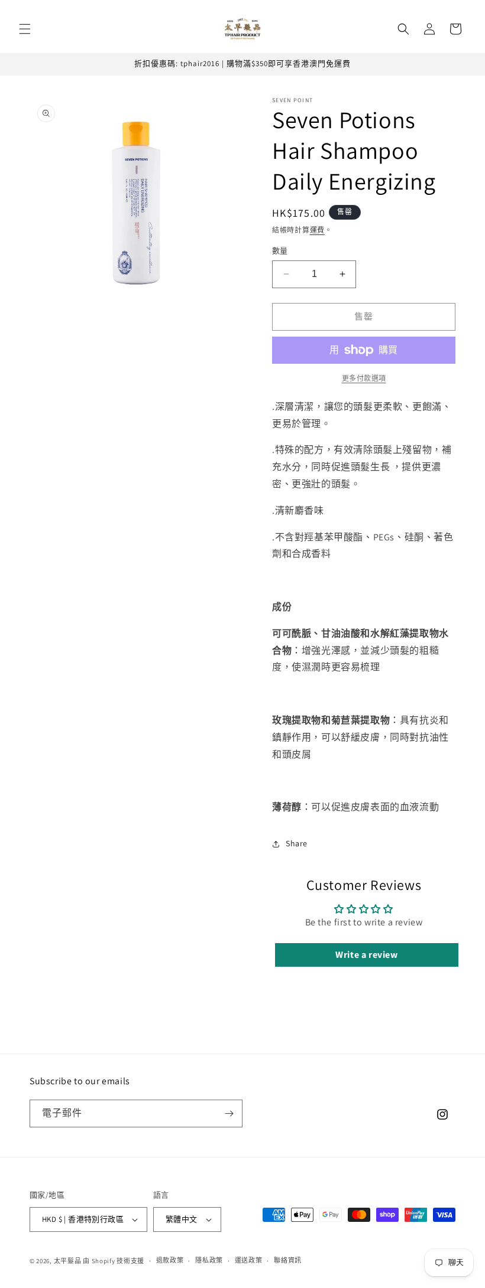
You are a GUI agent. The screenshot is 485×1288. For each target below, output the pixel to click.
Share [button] (297, 843)
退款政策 (170, 1260)
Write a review (366, 954)
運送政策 (249, 1260)
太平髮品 (68, 1261)
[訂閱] (229, 1113)
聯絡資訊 (288, 1260)
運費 (317, 230)
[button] (25, 29)
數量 (280, 251)
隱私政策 (209, 1260)
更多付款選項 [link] (364, 378)
